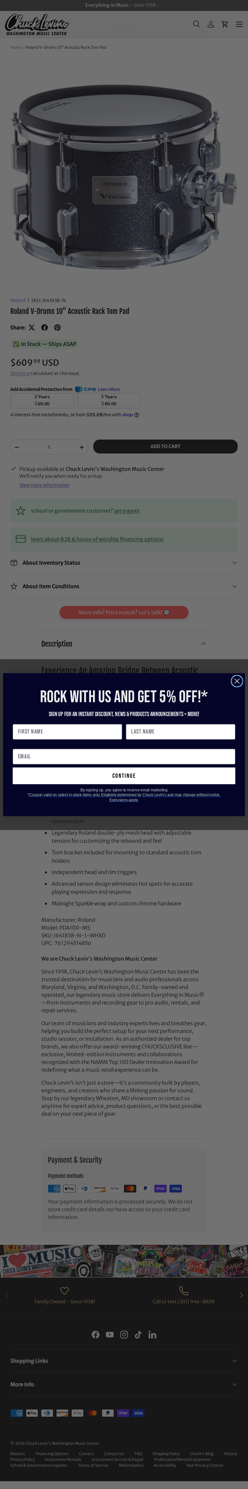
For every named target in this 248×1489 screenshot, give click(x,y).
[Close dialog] (237, 680)
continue (124, 775)
